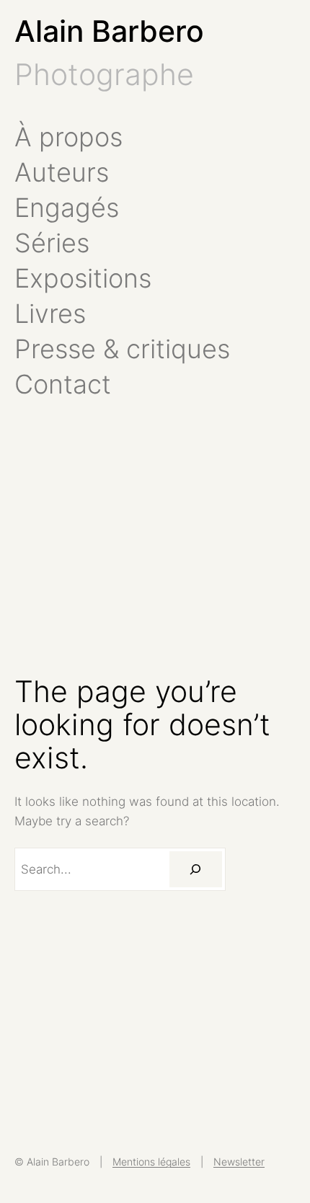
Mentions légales (151, 1161)
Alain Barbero (109, 31)
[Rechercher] (195, 869)
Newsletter (239, 1161)
